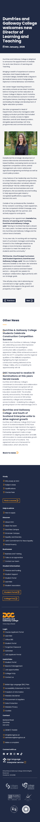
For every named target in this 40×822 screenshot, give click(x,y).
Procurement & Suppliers (14, 699)
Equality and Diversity (13, 537)
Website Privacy (11, 707)
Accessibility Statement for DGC (17, 688)
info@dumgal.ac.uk (12, 735)
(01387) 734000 (11, 730)
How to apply (10, 513)
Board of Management (14, 666)
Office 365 (9, 639)
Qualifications (10, 488)
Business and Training (13, 554)
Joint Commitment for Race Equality (19, 541)
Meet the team (11, 526)
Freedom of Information (14, 692)
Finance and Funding (13, 570)
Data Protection (11, 703)
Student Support (11, 574)
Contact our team (12, 561)
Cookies (8, 711)
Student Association (12, 585)
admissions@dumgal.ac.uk (15, 737)
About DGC (9, 522)
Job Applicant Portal (13, 654)
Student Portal (10, 578)
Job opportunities (12, 670)
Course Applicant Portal (14, 632)
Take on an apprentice (14, 557)
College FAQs (10, 673)
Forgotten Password (13, 647)
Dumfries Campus (12, 529)
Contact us (9, 677)
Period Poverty (11, 544)
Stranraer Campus (12, 533)
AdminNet (9, 651)
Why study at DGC (12, 481)
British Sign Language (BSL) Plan (17, 684)
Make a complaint (12, 742)
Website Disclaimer (12, 696)
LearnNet (8, 582)
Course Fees (10, 492)
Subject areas (10, 485)
